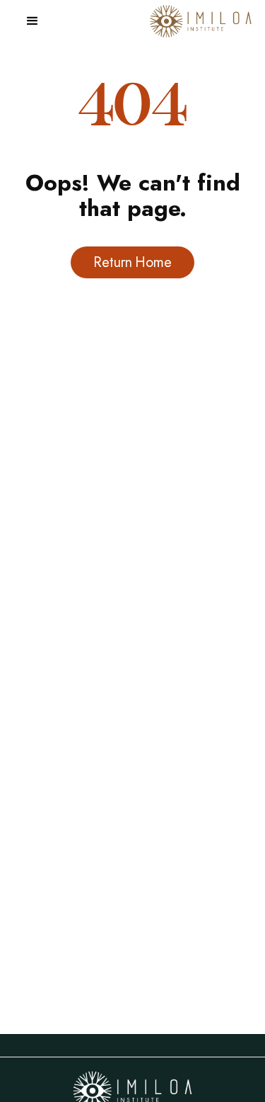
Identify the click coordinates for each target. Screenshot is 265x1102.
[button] (32, 21)
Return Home (132, 262)
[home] (197, 21)
